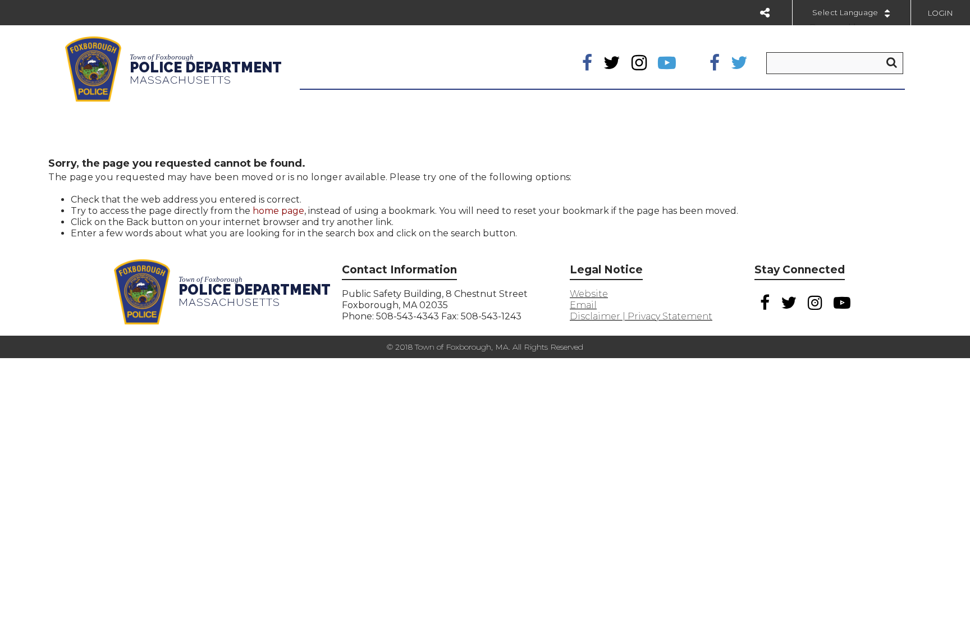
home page (278, 210)
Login (940, 12)
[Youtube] (666, 63)
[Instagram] (639, 63)
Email (583, 305)
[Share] (764, 13)
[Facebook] (587, 63)
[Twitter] (612, 63)
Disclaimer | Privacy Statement (641, 316)
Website (589, 294)
